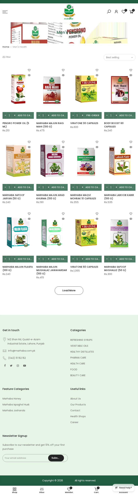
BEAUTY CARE (77, 375)
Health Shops (78, 416)
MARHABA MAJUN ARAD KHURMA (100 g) (50, 196)
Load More (69, 290)
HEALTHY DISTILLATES (82, 351)
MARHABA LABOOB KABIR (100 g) (119, 196)
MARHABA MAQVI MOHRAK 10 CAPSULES (83, 196)
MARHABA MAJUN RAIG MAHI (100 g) (50, 125)
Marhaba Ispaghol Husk (16, 404)
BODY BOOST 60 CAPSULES (114, 125)
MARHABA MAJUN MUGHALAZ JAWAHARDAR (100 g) (51, 270)
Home (6, 46)
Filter (8, 57)
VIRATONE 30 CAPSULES (84, 123)
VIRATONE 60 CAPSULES (84, 267)
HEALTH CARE (77, 363)
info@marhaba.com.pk (21, 350)
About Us (75, 398)
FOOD (73, 369)
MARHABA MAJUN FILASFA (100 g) (18, 268)
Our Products (78, 404)
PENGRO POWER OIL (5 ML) (16, 125)
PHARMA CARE (78, 357)
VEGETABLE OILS (79, 345)
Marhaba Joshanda (14, 410)
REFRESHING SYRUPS (81, 340)
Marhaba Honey (12, 398)
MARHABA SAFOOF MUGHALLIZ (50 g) (115, 268)
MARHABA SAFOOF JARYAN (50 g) (13, 196)
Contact (75, 410)
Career (74, 422)
